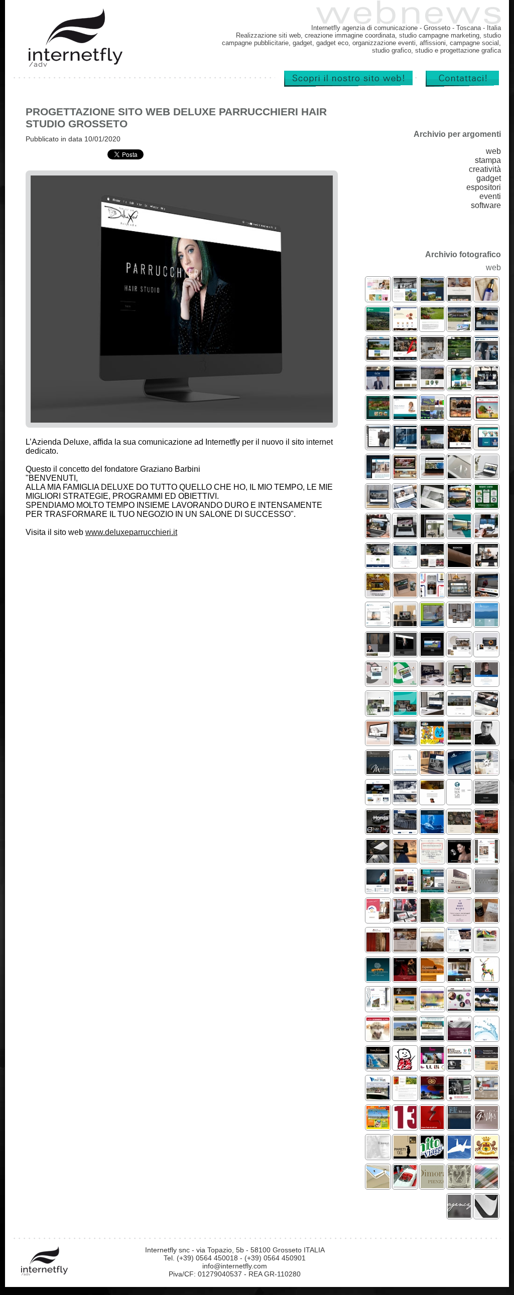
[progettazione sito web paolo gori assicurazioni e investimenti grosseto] (432, 623)
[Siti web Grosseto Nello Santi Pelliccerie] (378, 1156)
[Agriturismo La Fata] (378, 357)
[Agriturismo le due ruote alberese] (432, 1096)
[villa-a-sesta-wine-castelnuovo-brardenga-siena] (378, 653)
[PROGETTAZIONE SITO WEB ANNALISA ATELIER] (486, 889)
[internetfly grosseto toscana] (405, 1126)
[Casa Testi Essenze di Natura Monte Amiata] (486, 298)
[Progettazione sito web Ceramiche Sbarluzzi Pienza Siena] (432, 387)
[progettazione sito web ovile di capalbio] (405, 594)
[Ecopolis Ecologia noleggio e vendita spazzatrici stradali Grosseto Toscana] (378, 564)
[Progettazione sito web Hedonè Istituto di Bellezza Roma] (459, 564)
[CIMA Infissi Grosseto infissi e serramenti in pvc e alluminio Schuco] (459, 594)
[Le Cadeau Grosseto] (459, 653)
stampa (488, 160)
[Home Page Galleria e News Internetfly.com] (44, 1273)
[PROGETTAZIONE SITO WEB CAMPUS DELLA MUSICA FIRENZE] (459, 1008)
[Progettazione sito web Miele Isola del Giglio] (378, 594)
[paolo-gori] (486, 357)
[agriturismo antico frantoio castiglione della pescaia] (405, 1037)
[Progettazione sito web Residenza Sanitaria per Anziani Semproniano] (486, 446)
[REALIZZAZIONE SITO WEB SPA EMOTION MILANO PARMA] (459, 978)
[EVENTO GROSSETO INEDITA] (405, 919)
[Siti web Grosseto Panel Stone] (486, 1126)
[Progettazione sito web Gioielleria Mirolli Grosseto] (378, 741)
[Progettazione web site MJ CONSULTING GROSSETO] (378, 889)
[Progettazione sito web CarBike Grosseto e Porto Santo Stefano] (486, 594)
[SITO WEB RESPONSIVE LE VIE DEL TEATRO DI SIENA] (378, 949)
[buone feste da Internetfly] (432, 1126)
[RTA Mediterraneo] (486, 1096)
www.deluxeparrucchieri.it (131, 532)
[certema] (459, 889)
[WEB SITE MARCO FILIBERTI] (432, 830)
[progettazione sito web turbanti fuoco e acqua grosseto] (459, 623)
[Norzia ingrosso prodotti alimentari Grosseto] (405, 327)
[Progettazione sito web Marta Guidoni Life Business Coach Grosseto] (405, 416)
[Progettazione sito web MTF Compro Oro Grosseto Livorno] (405, 534)
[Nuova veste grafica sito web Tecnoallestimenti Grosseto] (459, 771)
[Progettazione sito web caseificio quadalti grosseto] (459, 682)
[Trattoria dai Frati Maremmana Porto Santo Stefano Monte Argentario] (405, 949)
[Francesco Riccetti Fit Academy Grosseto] (405, 357)
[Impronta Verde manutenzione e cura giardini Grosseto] (432, 327)
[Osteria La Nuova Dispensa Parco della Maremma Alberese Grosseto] (432, 564)
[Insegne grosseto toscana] (486, 1215)
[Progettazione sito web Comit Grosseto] (378, 475)
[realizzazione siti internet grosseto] (459, 1067)
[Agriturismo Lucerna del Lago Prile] (459, 327)
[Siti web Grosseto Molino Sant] (459, 1126)
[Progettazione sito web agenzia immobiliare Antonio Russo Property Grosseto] (432, 475)
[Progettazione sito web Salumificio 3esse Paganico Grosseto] (405, 475)
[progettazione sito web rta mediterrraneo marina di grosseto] (486, 623)
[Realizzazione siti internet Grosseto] (378, 1185)
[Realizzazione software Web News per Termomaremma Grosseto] (486, 860)
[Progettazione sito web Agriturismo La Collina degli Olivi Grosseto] (432, 298)
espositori (483, 187)
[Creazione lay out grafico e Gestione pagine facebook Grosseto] (459, 949)
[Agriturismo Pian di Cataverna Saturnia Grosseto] (378, 978)
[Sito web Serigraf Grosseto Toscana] (486, 949)
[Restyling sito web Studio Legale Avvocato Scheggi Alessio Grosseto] (405, 387)
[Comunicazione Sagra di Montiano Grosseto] (432, 416)
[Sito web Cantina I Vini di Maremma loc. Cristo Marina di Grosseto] (459, 1037)
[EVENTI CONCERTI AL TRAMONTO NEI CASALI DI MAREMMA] (405, 860)
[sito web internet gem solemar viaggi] (378, 1067)
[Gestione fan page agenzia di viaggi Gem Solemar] (486, 830)
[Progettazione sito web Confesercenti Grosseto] (378, 327)
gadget (488, 178)
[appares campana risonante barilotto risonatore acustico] (486, 653)
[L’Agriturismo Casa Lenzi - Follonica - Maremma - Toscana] (405, 1096)
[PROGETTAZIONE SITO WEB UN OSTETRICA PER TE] (378, 919)
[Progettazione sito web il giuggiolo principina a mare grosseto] (432, 801)
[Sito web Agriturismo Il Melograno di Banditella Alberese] (405, 1008)
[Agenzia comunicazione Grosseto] (486, 1185)
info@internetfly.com (234, 1266)
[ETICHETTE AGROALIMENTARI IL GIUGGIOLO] (486, 919)
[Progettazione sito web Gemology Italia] (459, 860)
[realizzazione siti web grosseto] (486, 1067)
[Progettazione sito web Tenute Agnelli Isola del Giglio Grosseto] (405, 298)
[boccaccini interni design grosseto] (405, 623)
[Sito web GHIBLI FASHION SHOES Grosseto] (432, 1067)
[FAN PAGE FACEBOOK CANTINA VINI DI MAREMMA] (432, 860)
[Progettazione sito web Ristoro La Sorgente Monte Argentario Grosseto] (459, 505)
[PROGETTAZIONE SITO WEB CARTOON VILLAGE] (432, 741)
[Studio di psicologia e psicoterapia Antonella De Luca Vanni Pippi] (378, 623)
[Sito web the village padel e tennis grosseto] (432, 653)
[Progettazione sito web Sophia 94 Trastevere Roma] (459, 298)
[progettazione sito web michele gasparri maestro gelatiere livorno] (486, 741)
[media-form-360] (378, 387)
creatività (485, 169)
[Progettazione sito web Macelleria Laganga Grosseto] (459, 416)
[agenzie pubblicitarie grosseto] (486, 978)
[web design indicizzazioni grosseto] (432, 1156)
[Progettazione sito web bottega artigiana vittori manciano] (405, 741)
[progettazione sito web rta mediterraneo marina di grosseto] (378, 771)
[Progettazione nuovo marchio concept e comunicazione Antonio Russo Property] (459, 475)
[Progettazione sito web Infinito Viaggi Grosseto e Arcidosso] (459, 387)
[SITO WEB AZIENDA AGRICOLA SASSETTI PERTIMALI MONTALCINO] (432, 919)
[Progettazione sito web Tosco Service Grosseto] (405, 446)
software (486, 205)
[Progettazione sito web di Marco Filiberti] (459, 446)
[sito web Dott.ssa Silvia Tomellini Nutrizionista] (378, 298)
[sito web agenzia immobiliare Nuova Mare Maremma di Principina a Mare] (486, 534)
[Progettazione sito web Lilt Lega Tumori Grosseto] (486, 416)
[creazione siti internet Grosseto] (405, 1185)
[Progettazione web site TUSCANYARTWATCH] (459, 830)
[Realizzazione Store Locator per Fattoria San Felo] (432, 594)
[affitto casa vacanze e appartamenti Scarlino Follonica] (378, 416)
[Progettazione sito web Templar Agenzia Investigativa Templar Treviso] (432, 505)
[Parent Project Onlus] (405, 1067)
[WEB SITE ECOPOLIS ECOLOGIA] (405, 830)
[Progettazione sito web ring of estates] (432, 682)
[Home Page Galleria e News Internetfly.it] (76, 65)
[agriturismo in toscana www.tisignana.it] (459, 1185)
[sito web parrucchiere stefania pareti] (405, 1156)
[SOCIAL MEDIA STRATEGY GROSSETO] (486, 771)
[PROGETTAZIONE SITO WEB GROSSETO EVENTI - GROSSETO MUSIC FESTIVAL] (405, 889)
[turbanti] (432, 357)
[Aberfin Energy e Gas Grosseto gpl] (378, 801)
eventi (490, 196)
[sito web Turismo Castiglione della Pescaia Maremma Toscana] (459, 534)
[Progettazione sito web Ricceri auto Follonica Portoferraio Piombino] (486, 712)
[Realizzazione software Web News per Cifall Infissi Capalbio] (378, 1008)
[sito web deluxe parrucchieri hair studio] (405, 653)
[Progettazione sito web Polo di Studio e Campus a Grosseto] (405, 505)
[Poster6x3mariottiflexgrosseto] (378, 1037)
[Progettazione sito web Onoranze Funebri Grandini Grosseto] (486, 475)
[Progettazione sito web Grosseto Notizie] (432, 446)
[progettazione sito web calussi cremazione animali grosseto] (378, 682)
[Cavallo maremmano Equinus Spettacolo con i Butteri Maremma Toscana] (432, 978)
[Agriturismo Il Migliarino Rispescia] (378, 712)
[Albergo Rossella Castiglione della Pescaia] (432, 889)
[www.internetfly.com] (345, 85)
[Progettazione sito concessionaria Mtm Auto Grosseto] (378, 830)
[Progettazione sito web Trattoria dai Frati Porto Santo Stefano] (378, 534)
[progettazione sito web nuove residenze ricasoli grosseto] (459, 712)
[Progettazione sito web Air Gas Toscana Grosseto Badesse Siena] (405, 564)
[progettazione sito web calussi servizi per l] (405, 682)
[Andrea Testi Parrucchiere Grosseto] (405, 712)
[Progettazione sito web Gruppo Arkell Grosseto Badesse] (432, 534)
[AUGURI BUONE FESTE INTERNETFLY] (459, 919)
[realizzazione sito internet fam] (486, 1037)
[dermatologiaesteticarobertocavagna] (432, 1008)
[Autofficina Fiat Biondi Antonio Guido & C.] (459, 1096)
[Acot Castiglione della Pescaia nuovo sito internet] (432, 1037)
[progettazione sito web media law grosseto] (432, 771)
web (493, 151)
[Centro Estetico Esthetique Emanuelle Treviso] (486, 564)
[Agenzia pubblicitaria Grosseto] (459, 1215)
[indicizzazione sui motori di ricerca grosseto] (486, 1156)
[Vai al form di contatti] (459, 85)
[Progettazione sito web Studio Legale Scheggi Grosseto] (432, 712)
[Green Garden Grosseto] (459, 357)
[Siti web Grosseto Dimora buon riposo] (432, 1185)
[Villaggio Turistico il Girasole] (378, 1126)
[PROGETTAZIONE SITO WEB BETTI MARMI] (486, 801)
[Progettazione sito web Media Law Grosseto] (378, 505)
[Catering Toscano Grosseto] (486, 387)
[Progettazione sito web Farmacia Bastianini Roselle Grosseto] (459, 801)
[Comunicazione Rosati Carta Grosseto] (486, 505)
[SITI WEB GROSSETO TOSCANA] (405, 801)
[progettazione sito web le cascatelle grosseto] (405, 771)
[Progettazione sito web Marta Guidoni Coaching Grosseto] (486, 682)
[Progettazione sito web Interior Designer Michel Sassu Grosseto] (378, 446)
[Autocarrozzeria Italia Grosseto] (486, 327)
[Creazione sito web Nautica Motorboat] (378, 1096)
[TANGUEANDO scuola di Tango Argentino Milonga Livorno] (405, 978)
